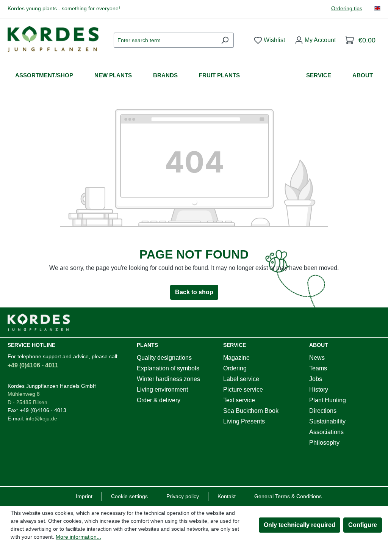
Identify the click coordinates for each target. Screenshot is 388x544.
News (317, 357)
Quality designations (164, 357)
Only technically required (299, 525)
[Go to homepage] (53, 39)
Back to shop (194, 292)
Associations (326, 432)
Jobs (315, 379)
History (318, 389)
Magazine (236, 357)
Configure (362, 525)
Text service (239, 400)
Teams (318, 368)
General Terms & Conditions (288, 496)
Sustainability (327, 421)
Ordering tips (346, 8)
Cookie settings (129, 496)
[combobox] (165, 40)
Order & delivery (158, 400)
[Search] (225, 40)
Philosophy (324, 442)
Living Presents (244, 421)
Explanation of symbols (168, 368)
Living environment (162, 389)
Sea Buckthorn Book (250, 411)
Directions (322, 411)
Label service (241, 379)
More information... (78, 537)
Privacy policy (182, 496)
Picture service (243, 389)
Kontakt (226, 496)
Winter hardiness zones (168, 379)
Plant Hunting (327, 400)
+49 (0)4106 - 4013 (43, 410)
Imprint (84, 496)
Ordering (235, 368)
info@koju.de (41, 418)
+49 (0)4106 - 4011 (33, 365)
